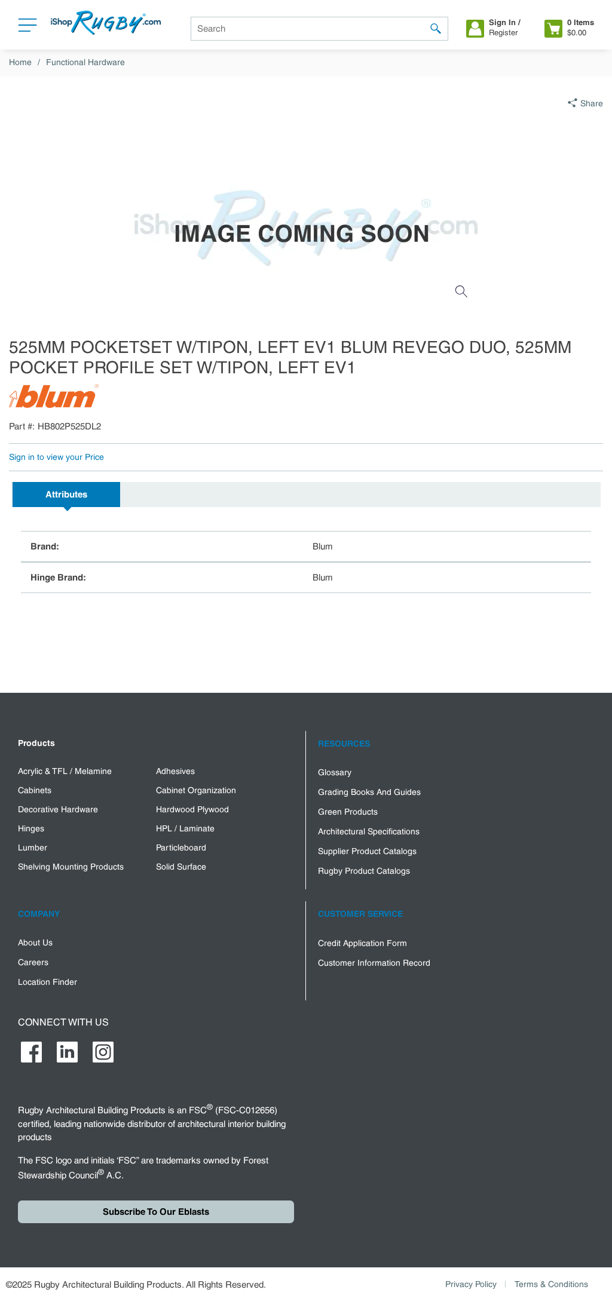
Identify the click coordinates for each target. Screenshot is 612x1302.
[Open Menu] (27, 28)
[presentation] (66, 494)
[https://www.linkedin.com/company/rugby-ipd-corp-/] (67, 1052)
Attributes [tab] (66, 494)
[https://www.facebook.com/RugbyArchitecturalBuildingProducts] (31, 1052)
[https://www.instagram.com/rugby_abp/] (103, 1052)
